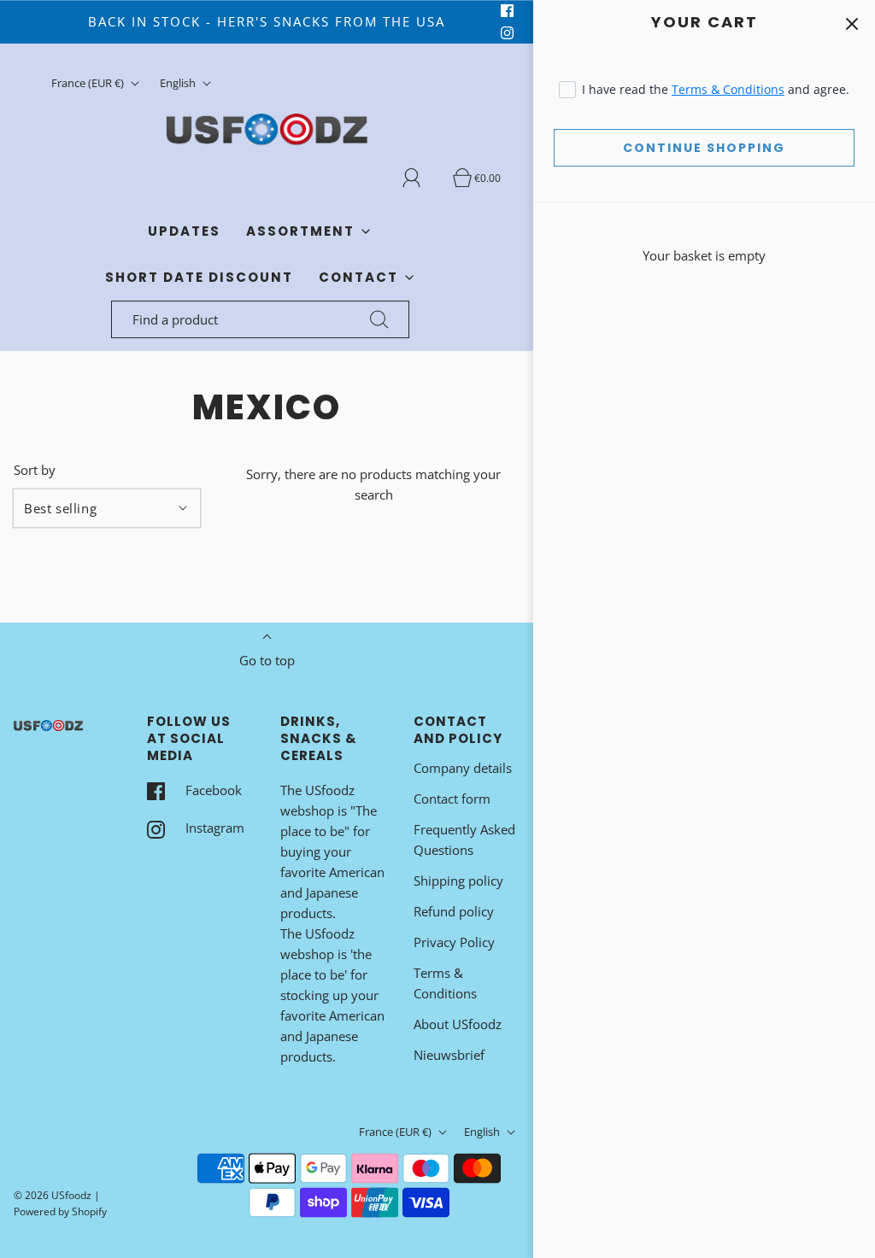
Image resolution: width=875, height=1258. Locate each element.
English (179, 83)
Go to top (267, 660)
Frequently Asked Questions (464, 839)
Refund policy (454, 911)
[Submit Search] (379, 319)
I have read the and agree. (715, 89)
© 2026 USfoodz (52, 1195)
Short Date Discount (199, 277)
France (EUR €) (88, 83)
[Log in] (421, 177)
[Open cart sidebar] (851, 23)
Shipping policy (458, 880)
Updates (184, 231)
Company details (463, 767)
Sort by (35, 470)
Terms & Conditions (728, 89)
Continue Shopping (704, 147)
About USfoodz (458, 1024)
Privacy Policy (454, 942)
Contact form (452, 798)
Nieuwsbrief (449, 1054)
